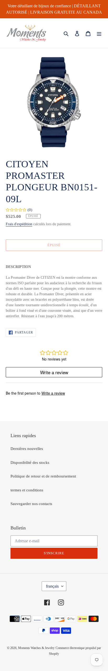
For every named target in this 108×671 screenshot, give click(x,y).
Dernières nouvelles (26, 449)
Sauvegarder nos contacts (31, 504)
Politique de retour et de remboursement (43, 476)
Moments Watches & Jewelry (36, 648)
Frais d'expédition (19, 224)
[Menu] (99, 33)
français (52, 586)
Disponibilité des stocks (29, 462)
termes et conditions (26, 490)
